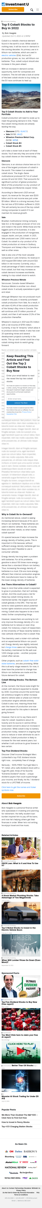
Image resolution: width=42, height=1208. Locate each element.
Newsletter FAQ (12, 414)
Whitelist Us (36, 1188)
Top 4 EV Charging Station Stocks (17, 1126)
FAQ (38, 1192)
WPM (15, 140)
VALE (19, 134)
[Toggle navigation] (37, 10)
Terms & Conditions (21, 1195)
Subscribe (13, 9)
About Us (5, 1188)
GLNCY (23, 131)
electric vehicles (9, 55)
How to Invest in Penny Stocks (16, 1122)
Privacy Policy (26, 412)
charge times (11, 647)
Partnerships (19, 1188)
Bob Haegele (10, 33)
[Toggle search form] (31, 10)
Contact (12, 1188)
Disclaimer (27, 1188)
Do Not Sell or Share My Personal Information (18, 1192)
